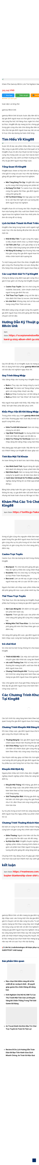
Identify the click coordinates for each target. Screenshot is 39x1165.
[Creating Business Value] (5, 5)
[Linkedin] (5, 1142)
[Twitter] (9, 1139)
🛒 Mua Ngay (8, 95)
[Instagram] (9, 1142)
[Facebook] (5, 1139)
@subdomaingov (18, 947)
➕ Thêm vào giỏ (22, 95)
